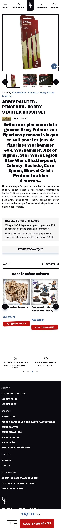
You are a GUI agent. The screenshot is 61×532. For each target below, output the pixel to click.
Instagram (33, 508)
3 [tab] (33, 371)
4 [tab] (37, 371)
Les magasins (9, 399)
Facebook (7, 508)
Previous (5, 307)
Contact (6, 460)
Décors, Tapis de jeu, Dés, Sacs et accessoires (28, 422)
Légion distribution (13, 394)
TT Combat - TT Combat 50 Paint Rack (45, 310)
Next (56, 307)
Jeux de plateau (10, 437)
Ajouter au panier (37, 524)
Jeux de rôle (8, 442)
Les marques (8, 404)
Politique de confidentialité (18, 483)
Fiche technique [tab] (30, 249)
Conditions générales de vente (19, 478)
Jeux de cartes (9, 427)
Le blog (5, 465)
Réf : (16, 118)
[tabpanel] (15, 363)
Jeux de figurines (11, 432)
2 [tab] (28, 371)
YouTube (20, 508)
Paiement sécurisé (12, 488)
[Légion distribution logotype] (30, 5)
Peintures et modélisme (15, 447)
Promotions (8, 417)
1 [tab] (24, 371)
